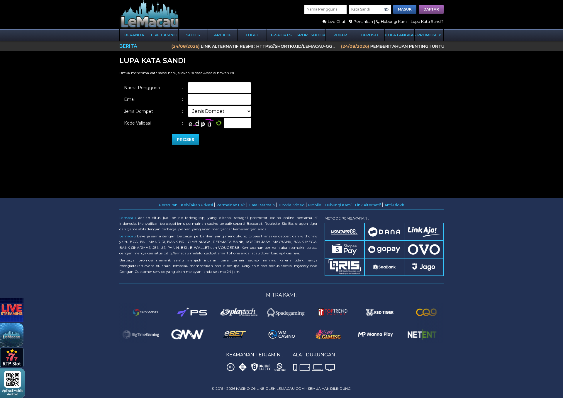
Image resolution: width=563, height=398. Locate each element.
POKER (340, 35)
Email (153, 99)
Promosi (427, 35)
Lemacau (127, 217)
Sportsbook (310, 35)
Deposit (370, 35)
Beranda (134, 35)
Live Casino (164, 35)
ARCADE (222, 35)
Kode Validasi (153, 123)
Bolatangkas (399, 35)
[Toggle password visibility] (386, 9)
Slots (193, 35)
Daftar (431, 9)
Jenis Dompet (153, 111)
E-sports (281, 35)
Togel (252, 35)
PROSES (185, 139)
